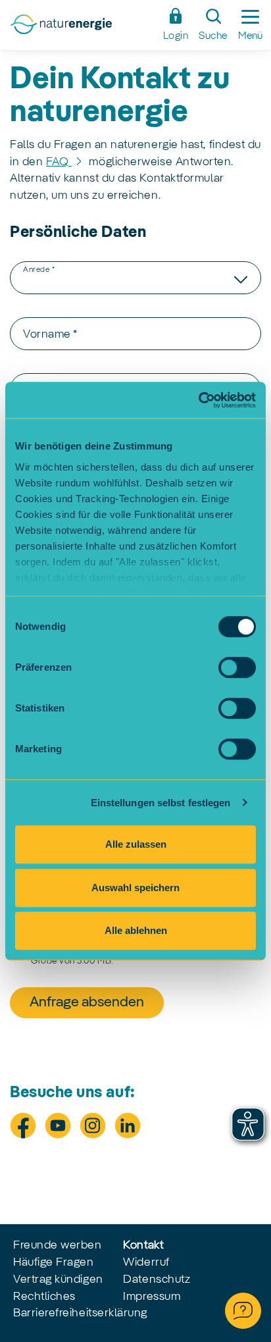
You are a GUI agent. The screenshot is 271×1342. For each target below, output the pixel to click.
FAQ (59, 162)
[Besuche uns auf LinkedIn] (127, 1125)
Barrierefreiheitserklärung (80, 1313)
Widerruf (146, 1262)
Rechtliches (44, 1297)
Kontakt (143, 1245)
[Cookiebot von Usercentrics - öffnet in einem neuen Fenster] (198, 400)
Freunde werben (57, 1245)
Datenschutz (156, 1279)
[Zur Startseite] (82, 28)
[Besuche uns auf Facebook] (23, 1125)
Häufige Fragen (53, 1262)
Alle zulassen (135, 844)
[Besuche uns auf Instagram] (93, 1125)
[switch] (237, 667)
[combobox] (135, 277)
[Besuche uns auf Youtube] (58, 1125)
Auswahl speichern (135, 887)
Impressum (151, 1297)
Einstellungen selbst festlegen (161, 802)
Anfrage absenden (87, 1002)
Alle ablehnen (136, 930)
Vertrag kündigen (58, 1279)
